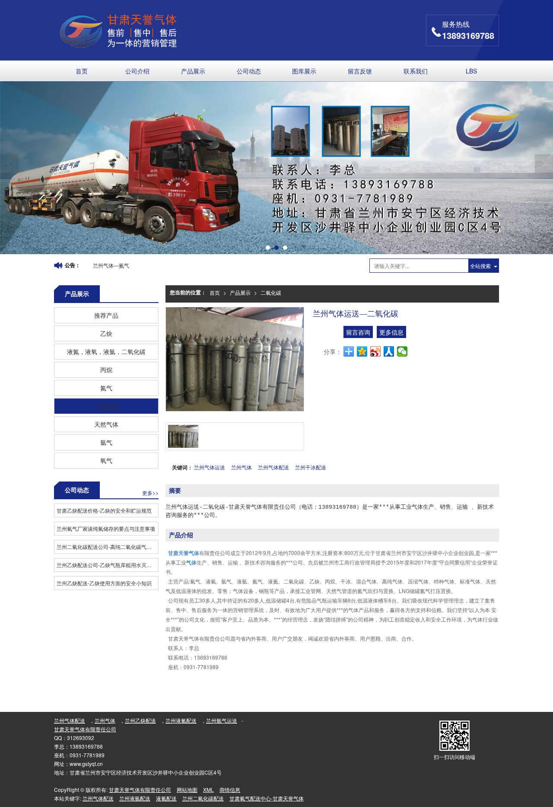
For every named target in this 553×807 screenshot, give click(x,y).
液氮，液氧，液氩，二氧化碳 (106, 351)
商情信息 (229, 789)
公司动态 (249, 71)
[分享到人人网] (389, 351)
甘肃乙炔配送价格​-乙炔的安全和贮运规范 (104, 510)
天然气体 (106, 424)
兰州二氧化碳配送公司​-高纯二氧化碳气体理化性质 (107, 546)
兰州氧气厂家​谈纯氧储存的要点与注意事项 (106, 528)
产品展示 (193, 71)
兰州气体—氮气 (111, 265)
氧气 (106, 460)
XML (208, 789)
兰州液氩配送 (134, 798)
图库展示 (304, 71)
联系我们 (416, 71)
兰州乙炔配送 (140, 720)
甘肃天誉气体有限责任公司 (85, 729)
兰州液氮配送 (181, 720)
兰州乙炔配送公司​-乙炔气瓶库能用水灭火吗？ (107, 564)
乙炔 (106, 333)
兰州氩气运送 (221, 720)
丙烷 (106, 369)
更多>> (150, 492)
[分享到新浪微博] (375, 351)
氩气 (106, 442)
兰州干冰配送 (310, 467)
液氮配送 (166, 798)
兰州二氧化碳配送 (203, 798)
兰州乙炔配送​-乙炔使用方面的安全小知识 (104, 583)
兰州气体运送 (209, 467)
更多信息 (391, 332)
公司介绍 (137, 71)
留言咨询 (358, 332)
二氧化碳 (271, 292)
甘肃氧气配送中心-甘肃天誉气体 (266, 798)
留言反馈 (360, 71)
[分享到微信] (402, 351)
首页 (82, 71)
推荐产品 (106, 315)
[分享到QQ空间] (362, 351)
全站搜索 (480, 265)
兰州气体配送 (273, 467)
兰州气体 (241, 467)
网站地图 (187, 789)
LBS (471, 71)
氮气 (106, 387)
